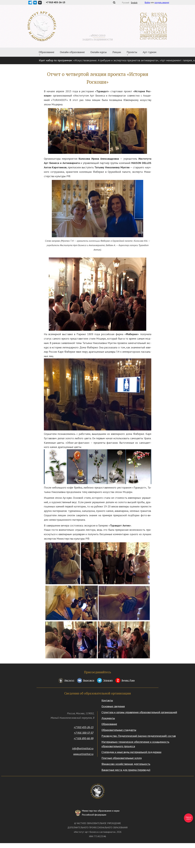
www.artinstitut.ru (83, 754)
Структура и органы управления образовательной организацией (139, 712)
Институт (69, 680)
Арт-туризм (149, 52)
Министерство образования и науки (100, 812)
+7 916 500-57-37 (83, 732)
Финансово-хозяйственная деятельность (125, 764)
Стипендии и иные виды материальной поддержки (131, 752)
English (134, 2)
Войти (147, 2)
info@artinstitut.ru (82, 748)
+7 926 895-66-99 (83, 738)
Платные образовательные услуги (121, 758)
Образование (109, 724)
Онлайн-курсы (98, 52)
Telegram (108, 680)
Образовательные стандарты (118, 730)
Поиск (114, 2)
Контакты (107, 700)
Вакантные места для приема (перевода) (125, 770)
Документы (108, 718)
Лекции (116, 52)
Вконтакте (88, 680)
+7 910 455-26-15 (83, 727)
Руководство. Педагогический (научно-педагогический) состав (138, 736)
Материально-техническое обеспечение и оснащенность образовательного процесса (135, 744)
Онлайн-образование (72, 52)
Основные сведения (113, 706)
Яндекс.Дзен (128, 680)
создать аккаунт (161, 2)
